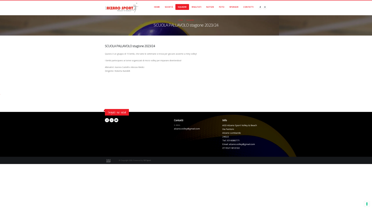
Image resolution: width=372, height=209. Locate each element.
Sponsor (233, 7)
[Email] (116, 120)
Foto (221, 7)
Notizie (210, 7)
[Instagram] (265, 7)
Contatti (248, 7)
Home (157, 7)
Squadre (182, 7)
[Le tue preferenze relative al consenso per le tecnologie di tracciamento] (367, 204)
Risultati (196, 7)
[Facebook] (260, 7)
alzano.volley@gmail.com (187, 128)
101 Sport (147, 160)
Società (169, 7)
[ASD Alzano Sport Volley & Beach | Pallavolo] (121, 8)
